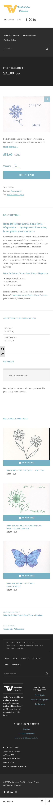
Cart (19, 20)
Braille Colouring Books (40, 700)
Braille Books (40, 695)
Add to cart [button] (28, 463)
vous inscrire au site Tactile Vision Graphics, (30, 295)
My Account (9, 20)
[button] (47, 99)
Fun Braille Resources (26, 733)
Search (47, 674)
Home (5, 68)
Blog (6, 664)
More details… (10, 147)
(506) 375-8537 (9, 762)
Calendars (26, 729)
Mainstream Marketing (13, 785)
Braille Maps (40, 704)
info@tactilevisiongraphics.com (14, 766)
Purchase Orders (10, 40)
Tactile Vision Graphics (15, 195)
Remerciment (17, 68)
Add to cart (26, 175)
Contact (16, 664)
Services (25, 658)
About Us (36, 658)
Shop (15, 658)
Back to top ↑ (11, 645)
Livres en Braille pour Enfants (26, 738)
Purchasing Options (29, 35)
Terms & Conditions (11, 35)
